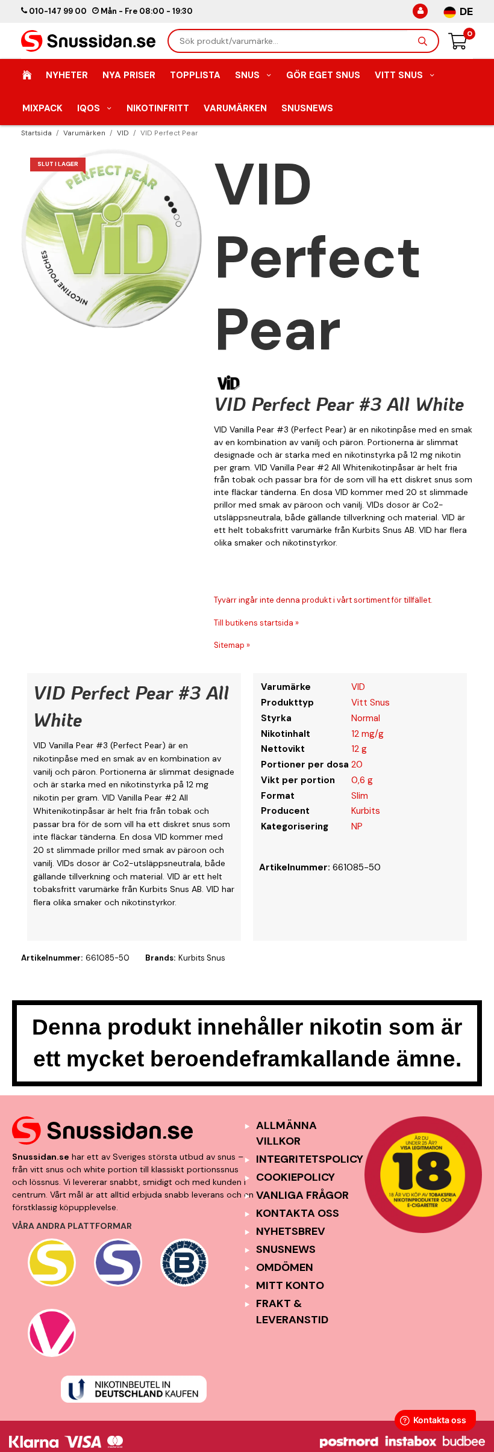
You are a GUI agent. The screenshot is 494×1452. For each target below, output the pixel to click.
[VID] (229, 382)
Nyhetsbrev (290, 1231)
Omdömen (284, 1267)
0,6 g (362, 780)
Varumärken (235, 108)
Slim (359, 796)
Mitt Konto (290, 1285)
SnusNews (307, 108)
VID (358, 687)
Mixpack (42, 108)
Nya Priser (128, 75)
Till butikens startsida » (256, 623)
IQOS (88, 108)
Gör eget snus (323, 75)
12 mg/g (367, 734)
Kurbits (365, 811)
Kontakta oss (297, 1213)
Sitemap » (232, 645)
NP (357, 826)
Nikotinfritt (158, 108)
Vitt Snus (399, 75)
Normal (365, 718)
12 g (359, 749)
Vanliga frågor (302, 1195)
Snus (247, 75)
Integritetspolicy (309, 1159)
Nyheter (67, 75)
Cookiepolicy (295, 1177)
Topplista (195, 75)
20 (357, 764)
